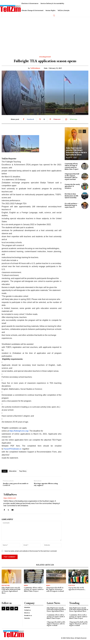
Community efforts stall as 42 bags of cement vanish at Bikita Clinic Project (71, 166)
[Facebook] (4, 509)
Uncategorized (45, 57)
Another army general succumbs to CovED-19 (15, 484)
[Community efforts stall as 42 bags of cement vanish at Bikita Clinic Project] (84, 166)
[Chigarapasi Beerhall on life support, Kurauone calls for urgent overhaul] (84, 176)
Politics (71, 585)
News (26, 585)
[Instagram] (7, 608)
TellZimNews (35, 68)
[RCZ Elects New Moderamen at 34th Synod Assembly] (84, 195)
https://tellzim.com (9, 498)
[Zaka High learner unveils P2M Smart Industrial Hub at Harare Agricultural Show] (76, 143)
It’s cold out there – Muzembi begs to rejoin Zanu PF (71, 205)
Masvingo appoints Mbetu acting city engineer (46, 484)
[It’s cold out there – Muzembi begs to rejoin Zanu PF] (84, 205)
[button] (54, 15)
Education (13, 471)
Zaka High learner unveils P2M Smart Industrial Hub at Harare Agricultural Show (76, 151)
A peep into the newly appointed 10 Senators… (72, 186)
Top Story (22, 471)
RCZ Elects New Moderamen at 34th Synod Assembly (71, 195)
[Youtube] (12, 509)
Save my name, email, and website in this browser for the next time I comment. (31, 551)
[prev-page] (80, 131)
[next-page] (84, 131)
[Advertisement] (45, 34)
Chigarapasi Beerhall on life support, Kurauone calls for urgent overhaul (72, 176)
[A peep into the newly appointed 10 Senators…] (84, 186)
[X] (8, 509)
